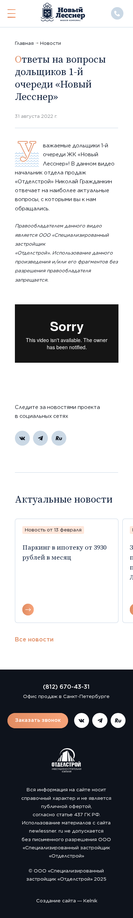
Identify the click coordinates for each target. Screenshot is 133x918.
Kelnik (90, 900)
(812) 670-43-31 (66, 686)
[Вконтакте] (22, 438)
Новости (50, 43)
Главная (24, 43)
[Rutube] (58, 438)
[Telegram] (40, 438)
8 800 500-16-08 (117, 13)
